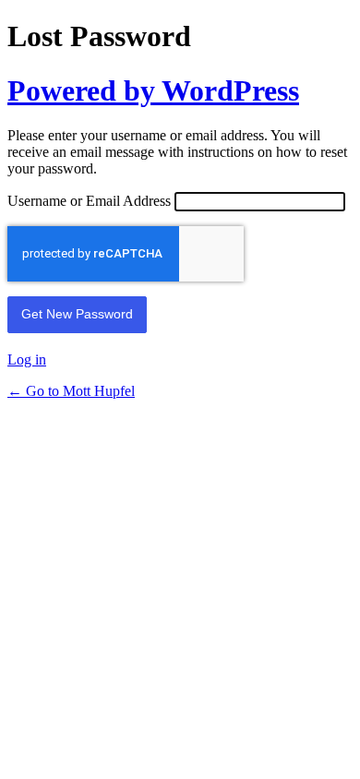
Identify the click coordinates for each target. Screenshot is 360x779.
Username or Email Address (89, 201)
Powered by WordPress (153, 90)
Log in (26, 359)
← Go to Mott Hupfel (71, 391)
